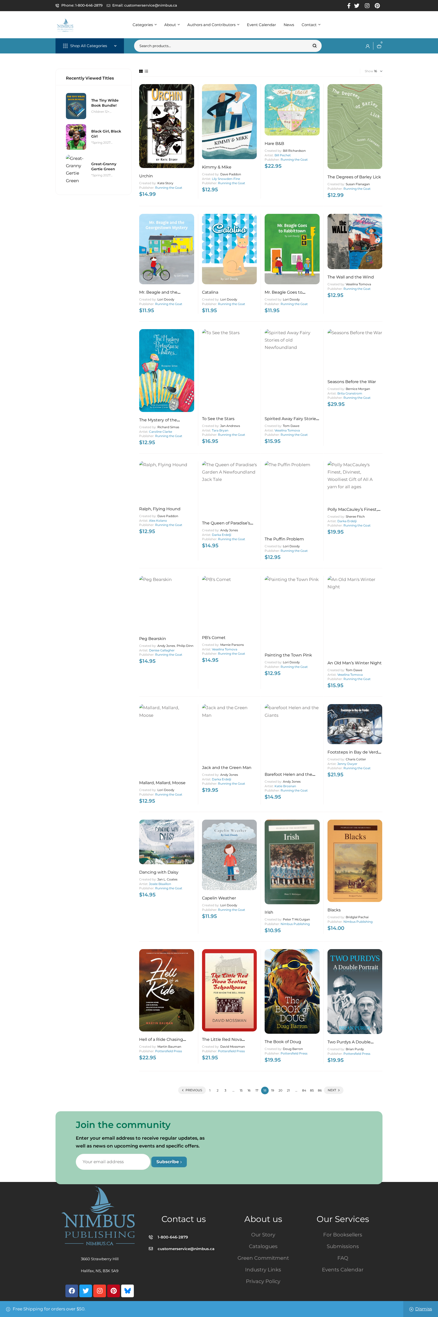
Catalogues (263, 1246)
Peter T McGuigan (296, 919)
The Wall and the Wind (350, 277)
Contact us (183, 1219)
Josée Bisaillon (160, 884)
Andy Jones (229, 530)
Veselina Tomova (358, 284)
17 (257, 1090)
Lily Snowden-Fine (226, 179)
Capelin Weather (219, 898)
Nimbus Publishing (295, 924)
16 (249, 1090)
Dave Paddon (230, 174)
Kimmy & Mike (216, 167)
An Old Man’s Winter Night (354, 663)
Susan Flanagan (358, 184)
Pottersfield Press (168, 1051)
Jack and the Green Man (226, 767)
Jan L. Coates (167, 879)
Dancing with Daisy (158, 872)
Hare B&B (274, 143)
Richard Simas (168, 427)
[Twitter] (85, 1291)
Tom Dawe (291, 426)
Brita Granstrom (349, 393)
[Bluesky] (127, 1291)
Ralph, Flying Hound (159, 508)
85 (312, 1090)
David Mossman (232, 1046)
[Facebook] (71, 1291)
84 (304, 1090)
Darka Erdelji (221, 535)
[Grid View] (141, 71)
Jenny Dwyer (347, 764)
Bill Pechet (283, 155)
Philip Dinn (185, 646)
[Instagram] (99, 1291)
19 (272, 1090)
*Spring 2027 (101, 142)
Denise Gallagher (162, 650)
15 (241, 1090)
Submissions (343, 1246)
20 (280, 1090)
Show (369, 71)
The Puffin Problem (284, 539)
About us (263, 1219)
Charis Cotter (356, 759)
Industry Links (263, 1270)
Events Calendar (342, 1270)
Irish (269, 912)
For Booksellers (342, 1235)
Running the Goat (168, 188)
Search (315, 46)
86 (320, 1090)
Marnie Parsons (232, 645)
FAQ (342, 1258)
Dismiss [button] (423, 1308)
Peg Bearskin (152, 638)
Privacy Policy (263, 1281)
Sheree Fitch (355, 516)
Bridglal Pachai (357, 917)
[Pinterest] (113, 1291)
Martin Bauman (169, 1046)
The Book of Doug (283, 1041)
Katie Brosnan (285, 786)
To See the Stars (218, 418)
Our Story (263, 1235)
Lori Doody (165, 299)
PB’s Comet (214, 637)
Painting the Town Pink (288, 655)
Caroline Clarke (160, 432)
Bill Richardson (294, 151)
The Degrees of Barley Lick (354, 177)
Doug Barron (293, 1049)
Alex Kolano (158, 520)
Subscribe (168, 1161)
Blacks (334, 910)
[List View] (146, 71)
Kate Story (165, 183)
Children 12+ (100, 112)
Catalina (210, 292)
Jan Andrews (230, 426)
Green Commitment (263, 1258)
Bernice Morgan (358, 389)
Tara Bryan (220, 430)
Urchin (146, 176)
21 (288, 1090)
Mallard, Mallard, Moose (162, 782)
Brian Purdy (355, 1049)
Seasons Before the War (351, 381)
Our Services (343, 1219)
